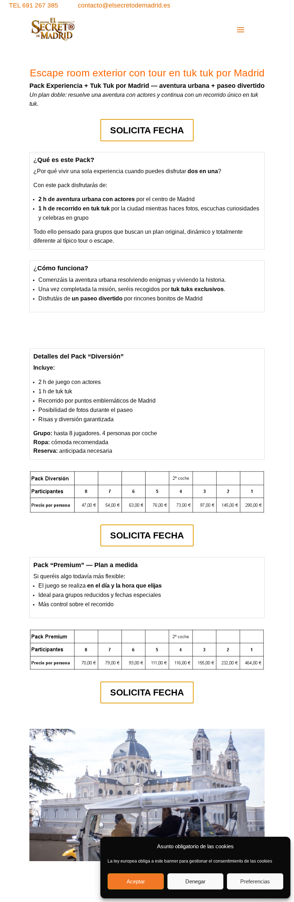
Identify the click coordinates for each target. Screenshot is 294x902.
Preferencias (255, 881)
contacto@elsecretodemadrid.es (124, 5)
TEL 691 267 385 (33, 5)
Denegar (195, 881)
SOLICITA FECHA (147, 130)
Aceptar (136, 881)
